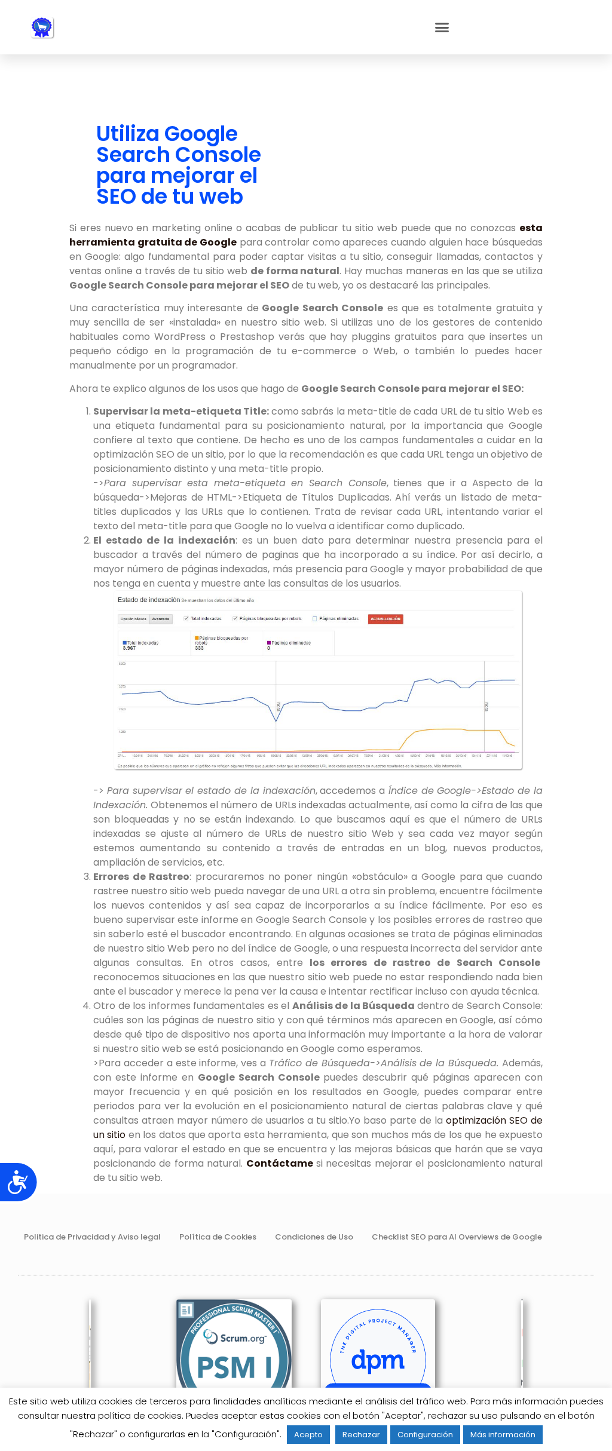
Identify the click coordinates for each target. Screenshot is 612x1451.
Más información (503, 1434)
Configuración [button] (425, 1434)
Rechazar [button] (361, 1434)
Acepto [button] (308, 1434)
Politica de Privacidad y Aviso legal (92, 1237)
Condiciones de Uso (314, 1237)
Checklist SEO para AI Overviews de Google (457, 1237)
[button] (442, 27)
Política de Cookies (217, 1237)
